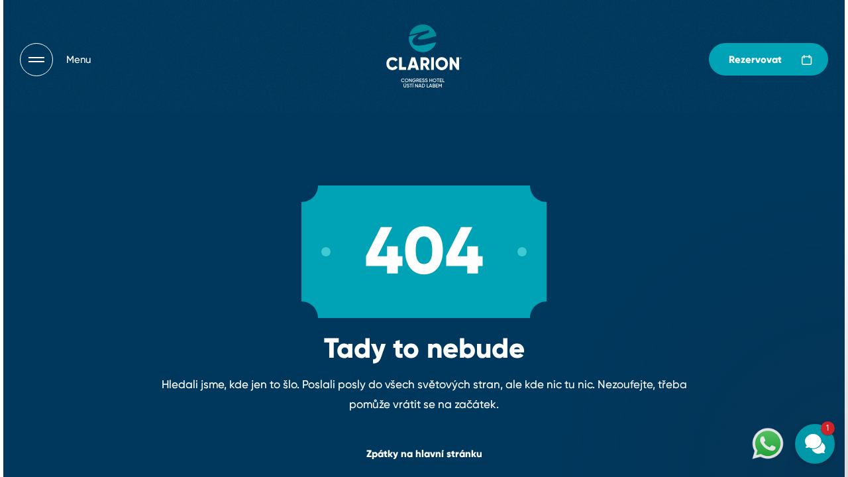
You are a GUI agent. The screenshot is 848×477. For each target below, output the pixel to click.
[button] (735, 326)
